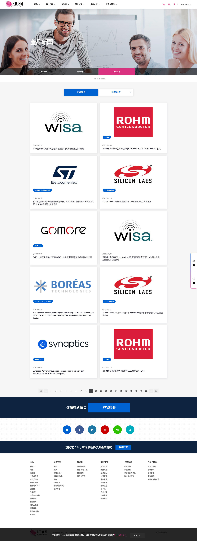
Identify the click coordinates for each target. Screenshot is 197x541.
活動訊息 (104, 486)
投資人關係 (110, 4)
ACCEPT (137, 535)
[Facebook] (79, 429)
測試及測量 (34, 505)
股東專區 (151, 476)
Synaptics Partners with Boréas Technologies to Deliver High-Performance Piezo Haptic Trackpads (59, 372)
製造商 (64, 4)
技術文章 (80, 473)
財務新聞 (151, 470)
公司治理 (127, 466)
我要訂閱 (123, 447)
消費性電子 (58, 473)
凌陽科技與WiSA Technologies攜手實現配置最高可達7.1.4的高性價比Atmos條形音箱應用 (130, 258)
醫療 (55, 479)
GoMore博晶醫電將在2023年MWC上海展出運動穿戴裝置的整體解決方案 (62, 257)
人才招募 (104, 492)
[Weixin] (117, 429)
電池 (31, 470)
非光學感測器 (35, 495)
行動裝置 (57, 482)
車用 (55, 466)
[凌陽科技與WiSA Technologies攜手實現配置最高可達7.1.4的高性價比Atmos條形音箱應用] (133, 230)
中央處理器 (34, 476)
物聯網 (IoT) (58, 476)
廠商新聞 (104, 479)
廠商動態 (80, 72)
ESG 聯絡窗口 (129, 476)
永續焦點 (127, 470)
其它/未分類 (34, 511)
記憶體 (32, 489)
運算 (55, 470)
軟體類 (32, 514)
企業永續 (94, 4)
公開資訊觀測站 (153, 479)
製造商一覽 (81, 466)
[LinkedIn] (92, 429)
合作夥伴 (57, 489)
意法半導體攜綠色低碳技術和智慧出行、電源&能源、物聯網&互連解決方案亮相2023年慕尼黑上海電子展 (63, 203)
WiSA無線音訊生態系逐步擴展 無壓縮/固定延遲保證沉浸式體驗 (58, 149)
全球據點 (104, 473)
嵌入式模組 (34, 479)
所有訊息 (117, 72)
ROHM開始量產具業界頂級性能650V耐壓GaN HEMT (123, 371)
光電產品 (33, 498)
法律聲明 (104, 495)
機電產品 (33, 508)
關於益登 (78, 4)
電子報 (103, 489)
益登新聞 (104, 476)
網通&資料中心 (59, 486)
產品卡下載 (81, 476)
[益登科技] (14, 4)
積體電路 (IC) (35, 486)
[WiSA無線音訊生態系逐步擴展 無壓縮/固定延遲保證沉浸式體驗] (63, 122)
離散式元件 (34, 482)
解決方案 (49, 4)
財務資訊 (151, 473)
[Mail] (67, 429)
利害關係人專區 (130, 473)
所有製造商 (80, 92)
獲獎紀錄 (104, 470)
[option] (44, 71)
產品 (36, 4)
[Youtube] (105, 429)
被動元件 (33, 502)
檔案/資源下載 (82, 470)
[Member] (130, 429)
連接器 (32, 473)
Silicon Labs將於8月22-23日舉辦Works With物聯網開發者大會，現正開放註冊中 (132, 314)
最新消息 (102, 78)
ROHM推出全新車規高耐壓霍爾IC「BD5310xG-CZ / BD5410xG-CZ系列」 (132, 149)
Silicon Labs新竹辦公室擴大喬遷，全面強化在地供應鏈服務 (126, 202)
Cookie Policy (120, 535)
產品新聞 (44, 72)
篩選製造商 (116, 92)
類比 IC (32, 466)
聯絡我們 (104, 498)
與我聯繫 (109, 407)
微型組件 (33, 492)
